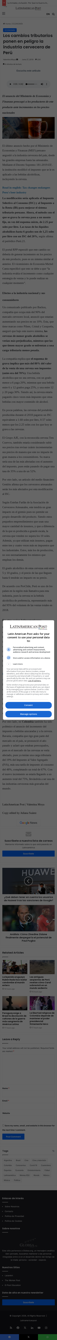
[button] (29, 664)
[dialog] (28, 670)
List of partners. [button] (34, 680)
